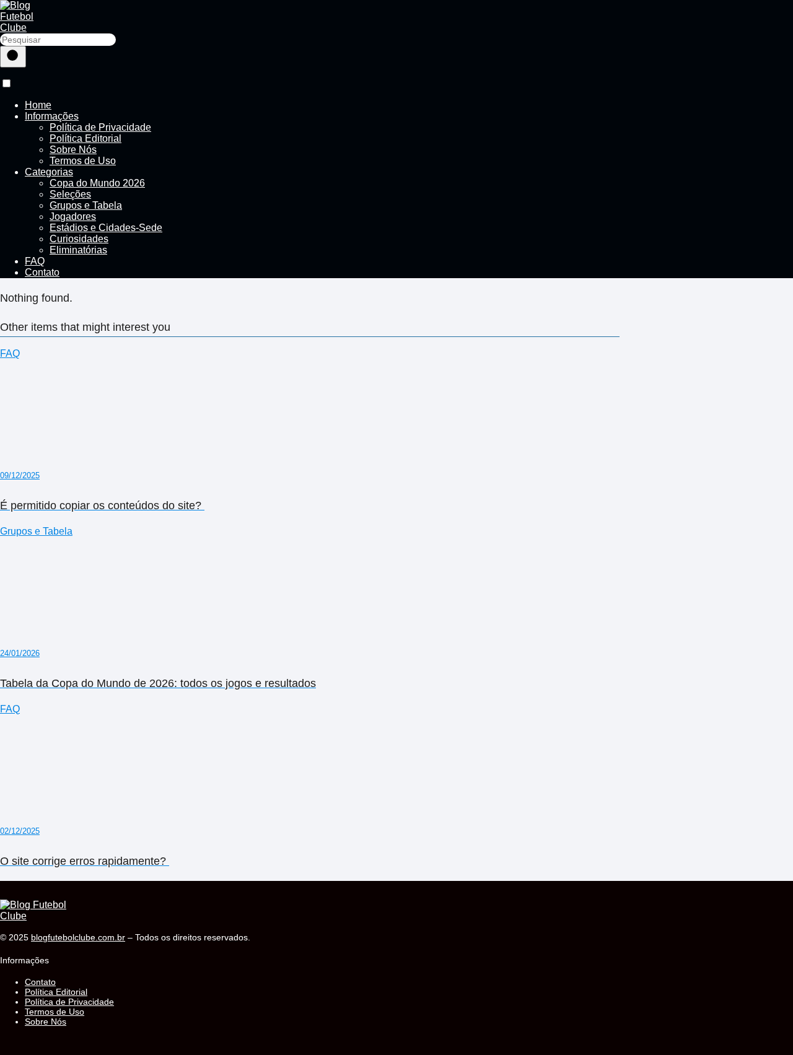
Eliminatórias (78, 250)
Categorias (49, 172)
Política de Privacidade (100, 127)
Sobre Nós (73, 149)
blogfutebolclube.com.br (78, 937)
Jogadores (73, 216)
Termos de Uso (83, 160)
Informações (52, 116)
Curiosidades (79, 239)
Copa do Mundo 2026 (97, 183)
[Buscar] (13, 57)
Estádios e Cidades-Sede (106, 227)
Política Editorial (85, 138)
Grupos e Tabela (86, 205)
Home (38, 105)
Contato (42, 272)
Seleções (70, 194)
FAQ (35, 261)
